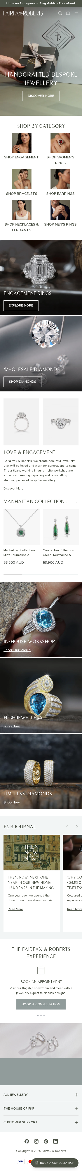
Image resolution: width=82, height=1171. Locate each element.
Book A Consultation (41, 1004)
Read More (15, 909)
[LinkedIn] (55, 1141)
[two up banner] (21, 421)
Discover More (41, 96)
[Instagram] (36, 1141)
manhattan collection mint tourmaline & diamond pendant (19, 553)
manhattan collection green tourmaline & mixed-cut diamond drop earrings (60, 553)
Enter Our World (17, 650)
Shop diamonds (22, 382)
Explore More (21, 305)
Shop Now (11, 726)
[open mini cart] (68, 13)
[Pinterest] (46, 1141)
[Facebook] (26, 1141)
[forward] (76, 501)
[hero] (41, 61)
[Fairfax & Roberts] (23, 13)
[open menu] (76, 13)
